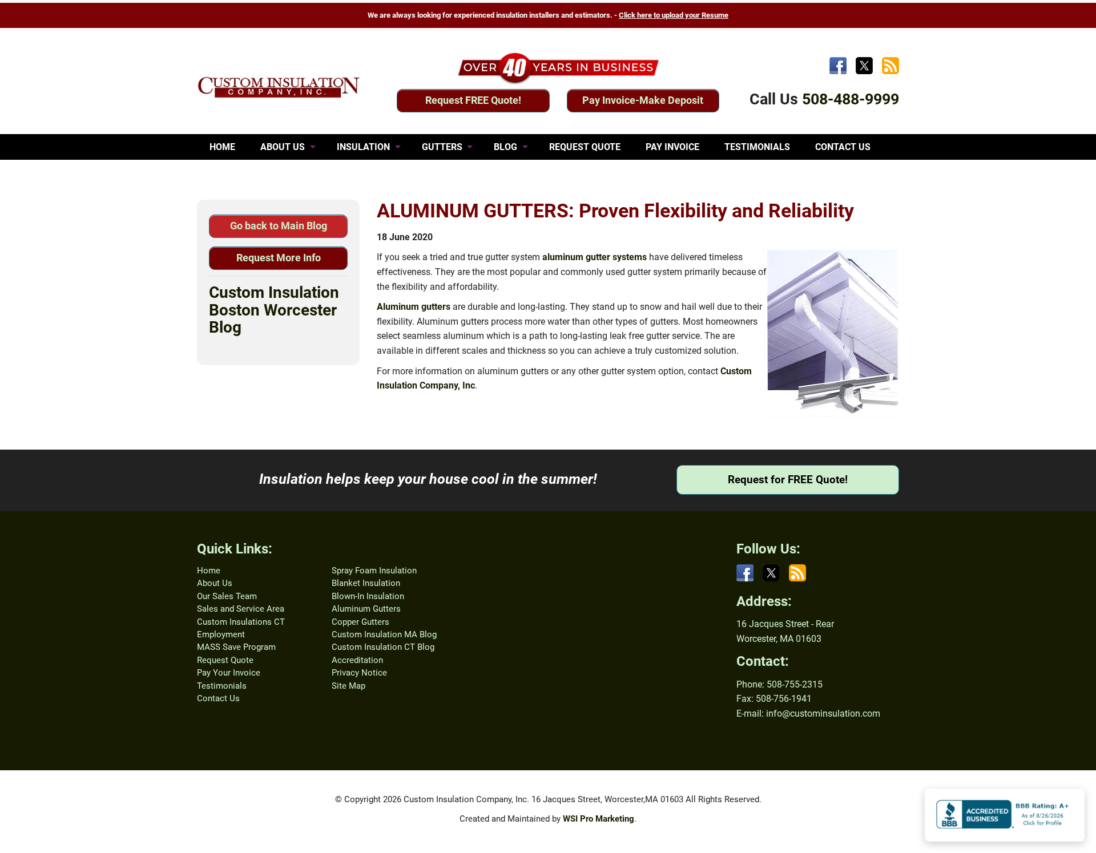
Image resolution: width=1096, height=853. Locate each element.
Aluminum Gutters (366, 609)
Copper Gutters (360, 622)
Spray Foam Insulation (374, 570)
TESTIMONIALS (757, 147)
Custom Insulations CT (241, 622)
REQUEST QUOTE (584, 147)
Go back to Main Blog (278, 226)
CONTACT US (843, 147)
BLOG (505, 147)
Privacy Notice (359, 673)
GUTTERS (442, 147)
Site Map (348, 686)
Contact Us (218, 698)
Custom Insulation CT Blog (383, 647)
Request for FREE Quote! (788, 479)
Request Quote (225, 660)
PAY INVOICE (672, 147)
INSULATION (363, 147)
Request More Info (278, 258)
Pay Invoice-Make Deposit (642, 100)
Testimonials (222, 686)
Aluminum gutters (413, 306)
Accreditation (357, 660)
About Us (214, 583)
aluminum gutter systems (594, 257)
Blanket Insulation (366, 583)
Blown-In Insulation (368, 596)
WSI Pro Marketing (598, 819)
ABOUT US (282, 147)
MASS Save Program (236, 647)
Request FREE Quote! (473, 100)
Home (208, 570)
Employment (221, 634)
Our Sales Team (227, 596)
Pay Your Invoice (228, 673)
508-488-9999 (850, 99)
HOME (222, 147)
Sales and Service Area (240, 609)
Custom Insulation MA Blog (384, 634)
